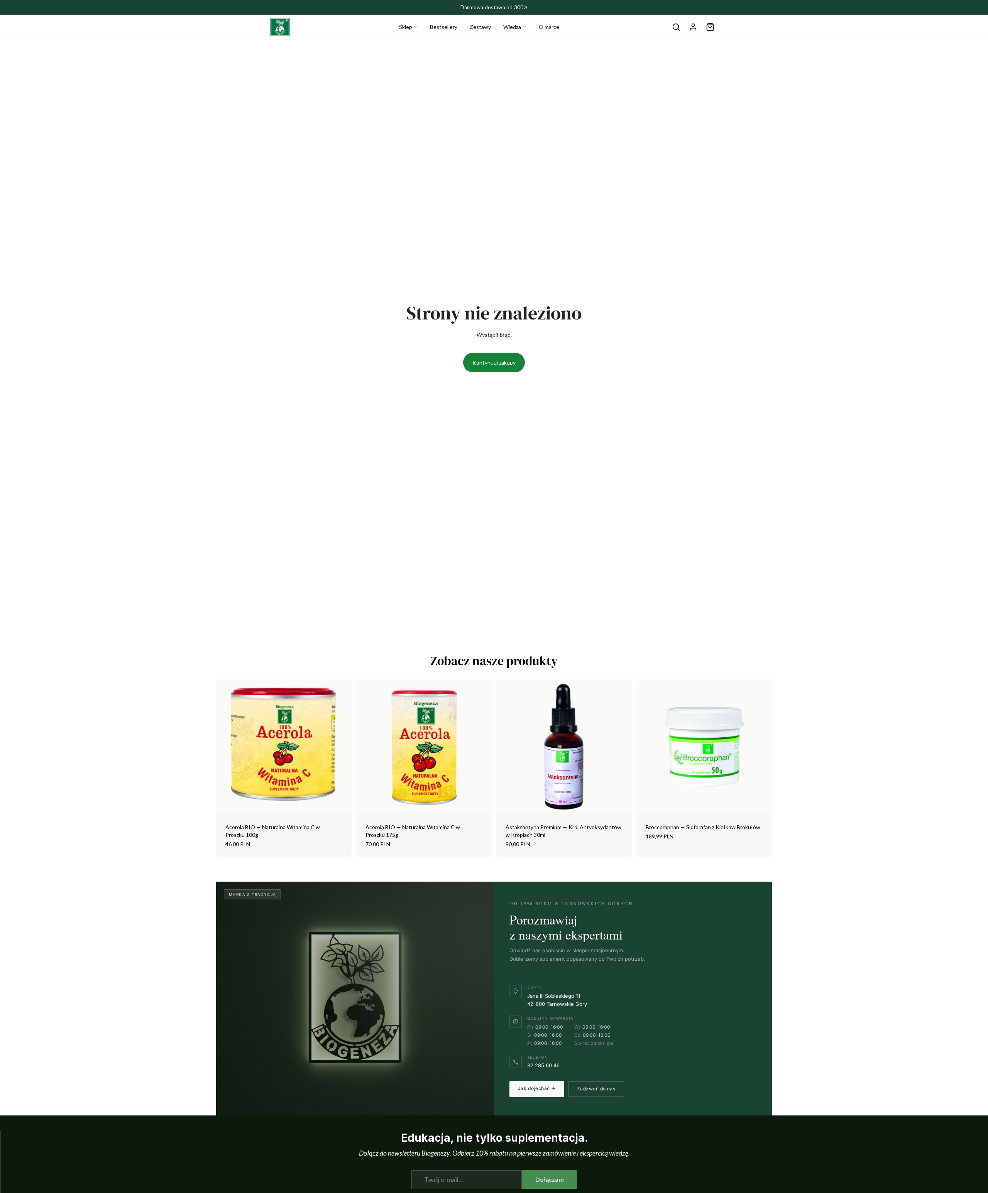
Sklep (405, 27)
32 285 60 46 (543, 1065)
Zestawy (480, 27)
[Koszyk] (710, 27)
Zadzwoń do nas (596, 1089)
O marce (549, 27)
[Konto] (693, 27)
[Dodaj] (340, 802)
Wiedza (512, 27)
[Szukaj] (676, 27)
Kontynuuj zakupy (494, 362)
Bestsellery (443, 27)
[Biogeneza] (280, 27)
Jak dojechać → (537, 1088)
